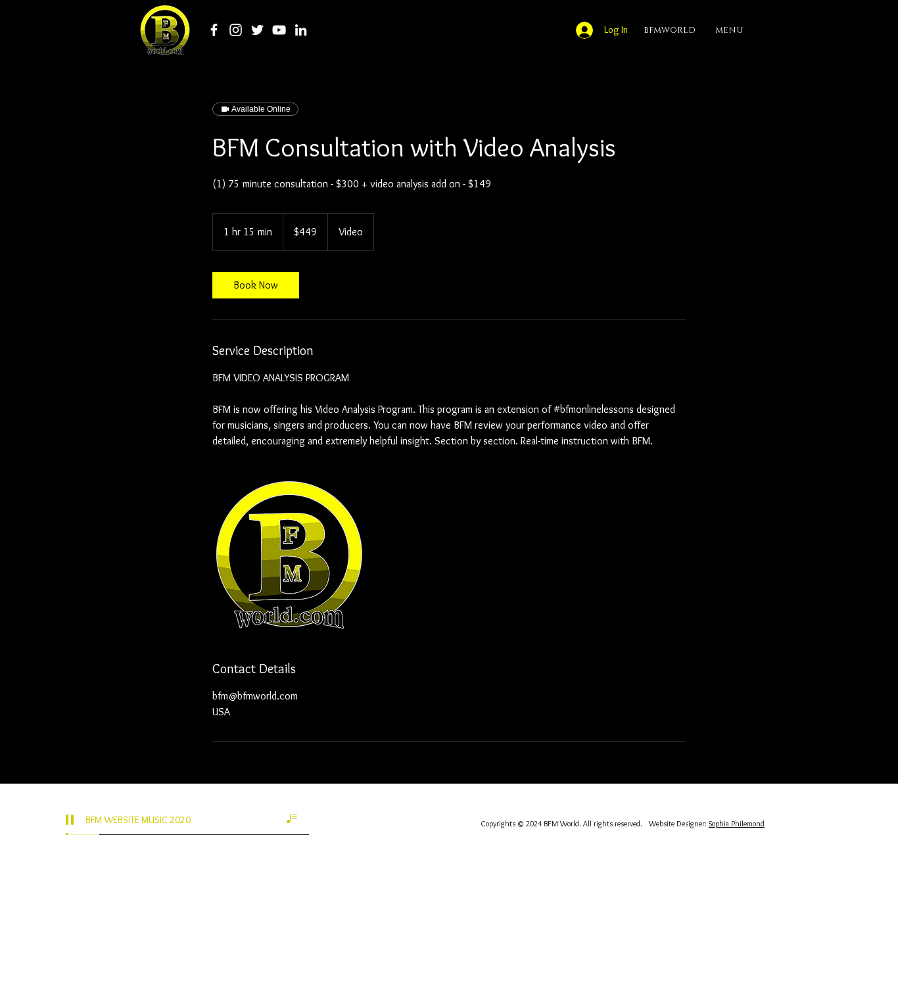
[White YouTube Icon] (279, 30)
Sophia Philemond (737, 823)
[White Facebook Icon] (214, 30)
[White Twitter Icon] (257, 30)
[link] (255, 285)
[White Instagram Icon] (235, 30)
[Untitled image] (288, 554)
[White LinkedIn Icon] (301, 30)
